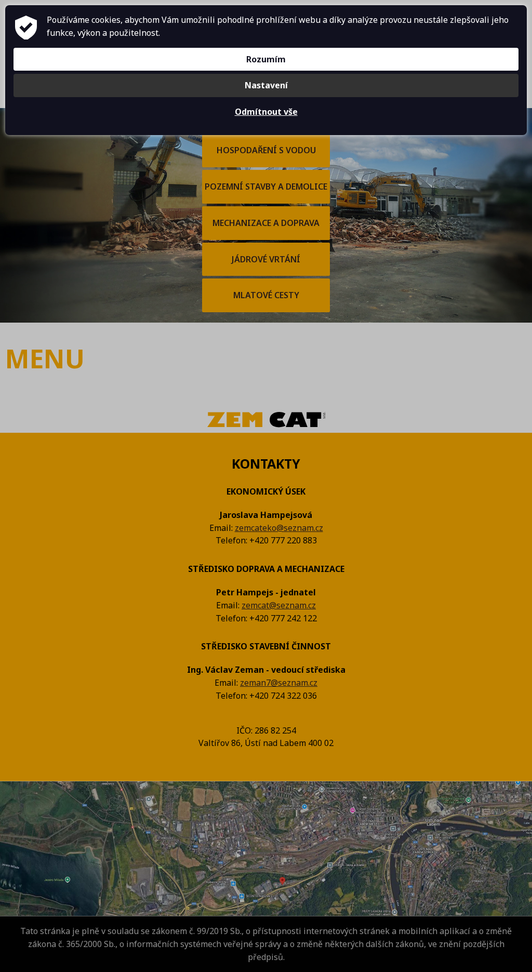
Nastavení (266, 85)
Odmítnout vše (266, 111)
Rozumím (266, 59)
